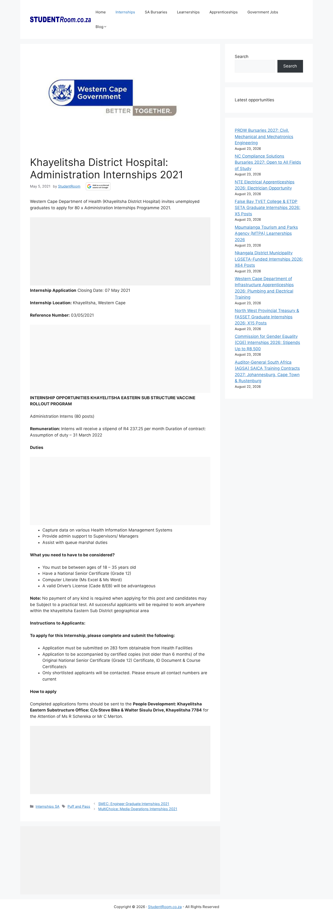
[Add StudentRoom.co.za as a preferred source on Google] (98, 186)
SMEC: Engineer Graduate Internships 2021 (133, 804)
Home (101, 12)
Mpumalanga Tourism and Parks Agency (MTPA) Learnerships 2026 (266, 233)
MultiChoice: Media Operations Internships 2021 (137, 809)
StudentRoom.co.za (165, 906)
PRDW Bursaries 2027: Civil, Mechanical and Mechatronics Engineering (264, 136)
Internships (125, 12)
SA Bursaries (156, 12)
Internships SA (47, 806)
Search (241, 56)
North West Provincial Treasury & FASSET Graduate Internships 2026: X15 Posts (267, 316)
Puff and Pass (79, 806)
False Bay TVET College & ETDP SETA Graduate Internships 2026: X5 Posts (267, 207)
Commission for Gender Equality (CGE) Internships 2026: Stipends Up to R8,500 (267, 342)
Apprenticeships (223, 12)
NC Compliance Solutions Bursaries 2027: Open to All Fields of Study (268, 162)
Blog (99, 26)
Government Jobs (262, 12)
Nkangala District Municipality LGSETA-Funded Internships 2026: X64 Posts (269, 259)
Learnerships (188, 12)
